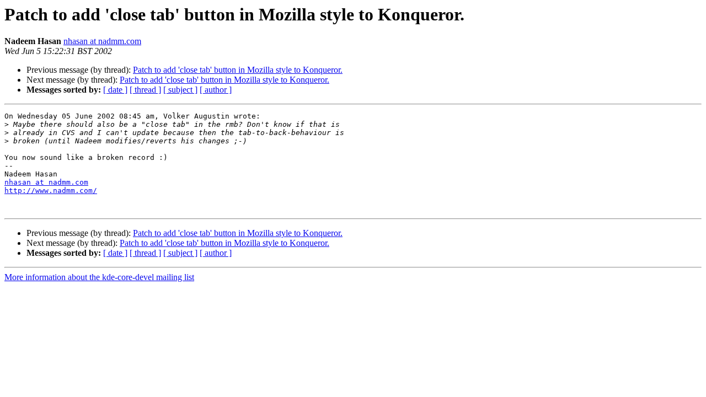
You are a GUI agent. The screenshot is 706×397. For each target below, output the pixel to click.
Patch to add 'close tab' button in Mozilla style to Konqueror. (238, 69)
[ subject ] (180, 89)
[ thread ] (145, 89)
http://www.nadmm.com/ (50, 190)
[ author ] (216, 89)
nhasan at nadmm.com (102, 41)
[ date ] (115, 89)
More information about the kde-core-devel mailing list (99, 277)
